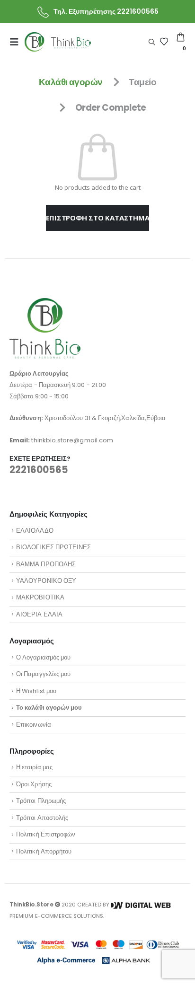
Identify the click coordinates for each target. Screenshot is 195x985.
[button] (17, 42)
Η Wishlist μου (36, 690)
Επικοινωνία (33, 724)
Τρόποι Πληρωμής (41, 800)
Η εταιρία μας (34, 767)
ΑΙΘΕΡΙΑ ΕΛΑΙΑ (39, 614)
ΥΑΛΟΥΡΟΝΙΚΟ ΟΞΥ (46, 580)
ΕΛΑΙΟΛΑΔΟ (34, 530)
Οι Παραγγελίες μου (43, 673)
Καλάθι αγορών (71, 82)
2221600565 (38, 469)
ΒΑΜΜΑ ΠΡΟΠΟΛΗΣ (46, 564)
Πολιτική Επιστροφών (45, 834)
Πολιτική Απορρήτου (43, 851)
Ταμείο (142, 82)
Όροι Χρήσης (34, 784)
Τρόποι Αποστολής (42, 817)
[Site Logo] (58, 42)
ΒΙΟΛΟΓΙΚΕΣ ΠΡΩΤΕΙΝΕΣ (53, 547)
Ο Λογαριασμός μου (43, 657)
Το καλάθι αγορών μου (49, 707)
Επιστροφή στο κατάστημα (98, 217)
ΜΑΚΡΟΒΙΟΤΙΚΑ (40, 597)
